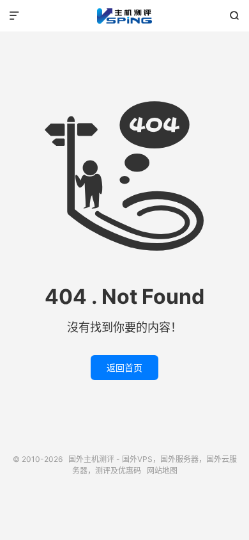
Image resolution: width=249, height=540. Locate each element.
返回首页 (124, 367)
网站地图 (162, 470)
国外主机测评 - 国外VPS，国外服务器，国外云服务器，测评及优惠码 (124, 16)
